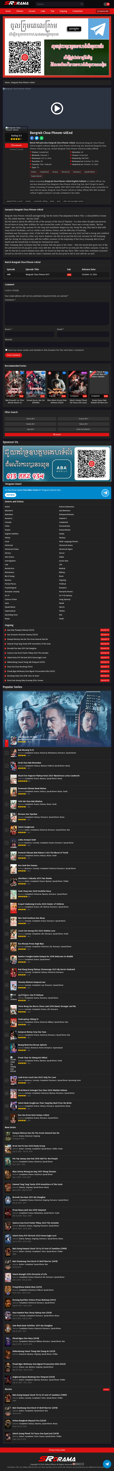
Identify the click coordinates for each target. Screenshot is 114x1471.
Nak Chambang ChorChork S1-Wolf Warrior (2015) (35, 1261)
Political (62, 584)
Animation (9, 514)
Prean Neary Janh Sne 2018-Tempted (29, 1210)
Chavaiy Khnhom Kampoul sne (31, 982)
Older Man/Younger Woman (73, 201)
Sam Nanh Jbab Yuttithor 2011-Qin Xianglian (33, 1325)
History (8, 553)
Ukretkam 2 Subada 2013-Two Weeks (35, 878)
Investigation (10, 561)
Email (60, 329)
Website (8, 339)
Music (59, 201)
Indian (61, 557)
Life (60, 565)
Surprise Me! (103, 11)
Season (83, 419)
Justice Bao (63, 561)
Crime (7, 526)
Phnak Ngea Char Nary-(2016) (26, 1338)
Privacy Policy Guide (57, 1450)
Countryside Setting (40, 201)
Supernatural (36, 176)
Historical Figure (66, 549)
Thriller (62, 611)
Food (7, 541)
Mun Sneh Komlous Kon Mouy (31, 918)
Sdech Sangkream (26, 827)
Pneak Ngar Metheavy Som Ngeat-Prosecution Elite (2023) (39, 1364)
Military (62, 572)
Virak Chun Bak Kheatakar (29, 763)
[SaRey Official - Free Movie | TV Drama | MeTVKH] (16, 4)
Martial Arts (9, 568)
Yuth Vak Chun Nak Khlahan (30, 801)
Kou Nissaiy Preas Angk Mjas (31, 944)
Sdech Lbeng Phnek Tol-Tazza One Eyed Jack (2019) (36, 1433)
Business (8, 518)
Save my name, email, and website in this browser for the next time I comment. (46, 350)
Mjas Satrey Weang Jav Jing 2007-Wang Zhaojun (34, 1171)
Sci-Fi (7, 595)
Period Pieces (10, 584)
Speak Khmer (90, 172)
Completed (44, 172)
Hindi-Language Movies (68, 541)
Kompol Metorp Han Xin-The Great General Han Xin (36, 1133)
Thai (41, 164)
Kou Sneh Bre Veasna (27, 865)
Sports (62, 607)
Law (6, 565)
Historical (66, 172)
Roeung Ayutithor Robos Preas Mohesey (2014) (34, 1300)
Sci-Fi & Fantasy (65, 595)
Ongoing (62, 580)
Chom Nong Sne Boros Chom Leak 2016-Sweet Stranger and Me (47, 1006)
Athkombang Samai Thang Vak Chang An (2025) (34, 1351)
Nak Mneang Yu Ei (26, 750)
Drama (55, 172)
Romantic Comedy (12, 592)
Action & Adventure (66, 507)
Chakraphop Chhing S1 (28, 1019)
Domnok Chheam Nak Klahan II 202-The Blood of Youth (43, 853)
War (60, 615)
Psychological (10, 588)
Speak (61, 603)
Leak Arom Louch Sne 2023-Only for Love (37, 1077)
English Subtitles (12, 534)
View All (106, 1389)
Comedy (28, 201)
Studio (29, 424)
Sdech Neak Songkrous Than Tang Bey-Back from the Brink (44, 1103)
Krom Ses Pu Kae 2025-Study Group (29, 1146)
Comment (10, 300)
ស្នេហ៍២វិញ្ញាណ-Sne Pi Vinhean (30, 995)
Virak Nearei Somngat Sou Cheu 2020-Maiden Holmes (42, 1090)
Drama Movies (65, 530)
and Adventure (64, 511)
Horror (62, 553)
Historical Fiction (12, 549)
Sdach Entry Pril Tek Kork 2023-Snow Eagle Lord (34, 1236)
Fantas (7, 538)
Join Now (10, 495)
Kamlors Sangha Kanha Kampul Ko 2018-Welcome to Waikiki (45, 956)
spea (7, 603)
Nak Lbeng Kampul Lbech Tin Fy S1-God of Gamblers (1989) (40, 1248)
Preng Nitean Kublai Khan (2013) (27, 1287)
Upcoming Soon (11, 615)
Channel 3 (63, 518)
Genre (29, 419)
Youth (61, 619)
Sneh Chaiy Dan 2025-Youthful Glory (34, 891)
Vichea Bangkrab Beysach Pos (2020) (29, 1421)
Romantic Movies (66, 592)
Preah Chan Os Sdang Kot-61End (32, 1058)
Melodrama (9, 572)
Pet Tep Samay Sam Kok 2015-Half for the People (35, 1159)
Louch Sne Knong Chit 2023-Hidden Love (36, 931)
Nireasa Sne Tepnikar (27, 814)
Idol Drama (9, 557)
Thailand (47, 164)
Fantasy (62, 538)
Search (58, 435)
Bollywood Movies (66, 514)
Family (61, 534)
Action (33, 172)
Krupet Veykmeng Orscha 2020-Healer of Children (41, 904)
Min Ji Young (9, 576)
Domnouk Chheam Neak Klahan (32, 788)
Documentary (64, 526)
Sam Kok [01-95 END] (27, 737)
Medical (62, 568)
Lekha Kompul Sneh (27, 840)
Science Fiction (11, 599)
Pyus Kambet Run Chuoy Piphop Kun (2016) (32, 1313)
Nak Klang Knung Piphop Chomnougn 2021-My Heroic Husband (46, 969)
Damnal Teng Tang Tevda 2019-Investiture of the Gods (37, 1184)
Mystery (8, 580)
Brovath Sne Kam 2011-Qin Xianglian (29, 1197)
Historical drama (66, 545)
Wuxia (7, 619)
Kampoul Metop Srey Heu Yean (32, 1032)
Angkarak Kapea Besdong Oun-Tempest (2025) (34, 1377)
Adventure (9, 511)
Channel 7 (44, 155)
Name (8, 329)
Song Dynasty (64, 599)
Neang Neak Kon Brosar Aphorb (32, 1045)
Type (30, 429)
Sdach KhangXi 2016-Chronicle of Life (30, 1274)
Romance (77, 172)
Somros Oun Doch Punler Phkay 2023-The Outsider (36, 1223)
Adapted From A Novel (14, 201)
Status (82, 424)
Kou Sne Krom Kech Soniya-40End (33, 1115)
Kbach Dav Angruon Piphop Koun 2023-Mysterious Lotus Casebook (48, 776)
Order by (82, 429)
